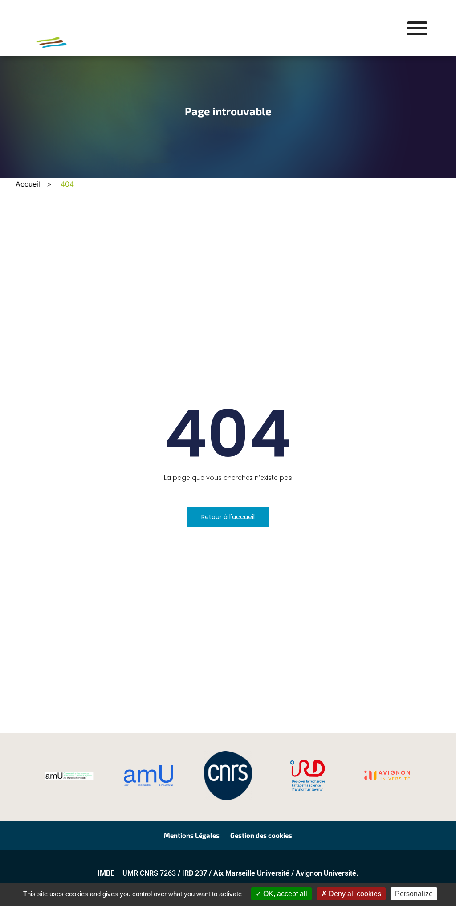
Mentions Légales (192, 835)
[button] (417, 28)
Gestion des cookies (261, 835)
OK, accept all (284, 894)
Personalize (414, 894)
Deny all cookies (354, 894)
